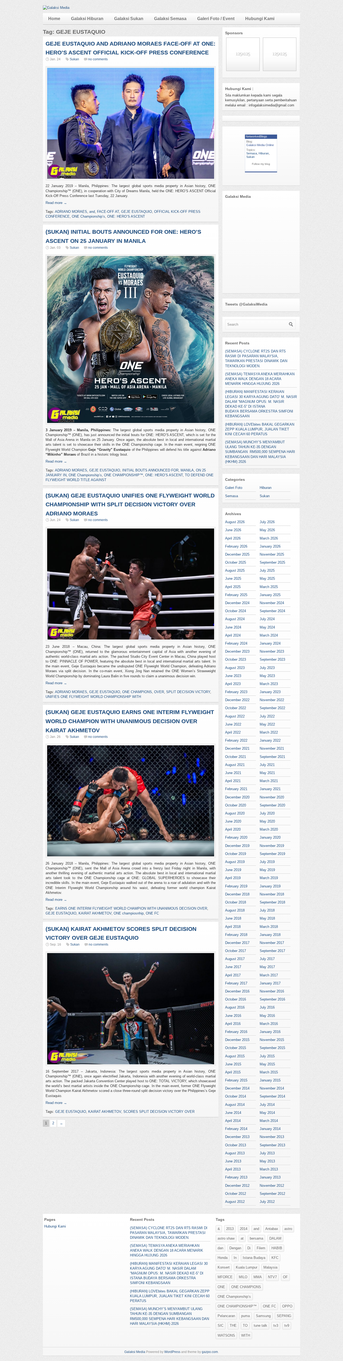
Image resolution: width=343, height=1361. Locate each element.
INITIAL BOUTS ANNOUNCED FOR (150, 470)
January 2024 (270, 643)
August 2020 (235, 813)
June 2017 (233, 967)
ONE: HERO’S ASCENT (126, 216)
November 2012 (272, 1186)
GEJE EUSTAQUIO (136, 212)
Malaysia (270, 1267)
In (235, 1258)
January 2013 (270, 1177)
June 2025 (233, 579)
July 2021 (267, 765)
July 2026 (267, 522)
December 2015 (237, 1040)
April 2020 (233, 829)
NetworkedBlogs (256, 136)
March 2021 (269, 781)
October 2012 (235, 1194)
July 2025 (267, 570)
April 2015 (233, 1072)
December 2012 (237, 1186)
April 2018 (233, 927)
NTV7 (272, 1277)
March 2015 (269, 1072)
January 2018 (270, 935)
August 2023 (235, 668)
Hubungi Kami (259, 18)
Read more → (56, 203)
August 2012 (235, 1202)
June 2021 (233, 773)
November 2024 (272, 603)
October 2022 (235, 708)
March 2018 (269, 927)
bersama (256, 1238)
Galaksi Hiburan (87, 18)
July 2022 (267, 716)
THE (233, 1325)
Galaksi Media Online (260, 145)
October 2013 (235, 1145)
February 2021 (236, 789)
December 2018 (237, 894)
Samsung (263, 1316)
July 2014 (267, 1105)
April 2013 (233, 1169)
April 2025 (233, 587)
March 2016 (269, 1024)
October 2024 (235, 611)
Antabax (271, 1229)
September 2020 (272, 805)
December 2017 (237, 943)
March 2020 (269, 829)
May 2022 (267, 724)
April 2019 (233, 878)
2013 (230, 1229)
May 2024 (267, 627)
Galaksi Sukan (128, 18)
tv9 (286, 1325)
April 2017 (233, 975)
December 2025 (237, 554)
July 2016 (267, 1007)
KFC (274, 1258)
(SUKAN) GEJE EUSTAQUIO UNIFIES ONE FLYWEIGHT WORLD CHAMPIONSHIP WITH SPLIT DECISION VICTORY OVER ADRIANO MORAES (130, 504)
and (92, 212)
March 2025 (269, 587)
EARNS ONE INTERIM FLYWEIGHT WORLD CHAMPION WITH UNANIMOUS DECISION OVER (131, 908)
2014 (243, 1229)
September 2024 (272, 611)
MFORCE (225, 1277)
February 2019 (236, 886)
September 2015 (272, 1048)
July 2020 (267, 813)
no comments (98, 59)
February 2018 (236, 935)
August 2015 (235, 1056)
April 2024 (233, 635)
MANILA (187, 470)
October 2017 (235, 951)
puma (245, 1316)
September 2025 (272, 562)
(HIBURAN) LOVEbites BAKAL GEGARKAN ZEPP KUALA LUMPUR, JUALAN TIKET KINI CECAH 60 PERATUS (259, 429)
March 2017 (269, 975)
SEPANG (284, 1316)
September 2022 (272, 708)
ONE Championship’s (88, 216)
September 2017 (272, 951)
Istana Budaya (254, 1258)
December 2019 (237, 846)
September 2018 (272, 902)
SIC (220, 1325)
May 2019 (267, 870)
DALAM (275, 1238)
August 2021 (235, 765)
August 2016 (235, 1007)
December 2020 (237, 797)
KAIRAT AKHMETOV (95, 913)
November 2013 (272, 1137)
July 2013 (267, 1153)
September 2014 (272, 1096)
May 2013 (267, 1161)
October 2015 (235, 1048)
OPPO (287, 1306)
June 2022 (233, 724)
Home (54, 18)
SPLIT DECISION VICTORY (188, 692)
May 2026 (267, 530)
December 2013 (237, 1137)
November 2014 (272, 1088)
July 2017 (267, 959)
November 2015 (272, 1040)
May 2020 (267, 821)
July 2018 (267, 910)
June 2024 (233, 627)
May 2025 (267, 579)
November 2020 (272, 797)
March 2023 (269, 684)
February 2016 (236, 1032)
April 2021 (233, 781)
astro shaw (226, 1238)
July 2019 (267, 862)
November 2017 (272, 943)
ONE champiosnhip (129, 913)
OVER (159, 692)
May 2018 (267, 918)
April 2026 (233, 538)
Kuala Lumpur (246, 1267)
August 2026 (235, 522)
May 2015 (267, 1064)
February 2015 (236, 1080)
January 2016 (270, 1032)
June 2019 (233, 870)
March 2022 (269, 732)
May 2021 (267, 773)
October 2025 (235, 562)
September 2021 (272, 757)
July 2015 (267, 1056)
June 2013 (233, 1161)
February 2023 (236, 692)
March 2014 (269, 1121)
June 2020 (233, 821)
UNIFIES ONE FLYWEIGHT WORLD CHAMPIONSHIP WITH (93, 697)
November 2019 (272, 846)
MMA (257, 1277)
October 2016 (235, 999)
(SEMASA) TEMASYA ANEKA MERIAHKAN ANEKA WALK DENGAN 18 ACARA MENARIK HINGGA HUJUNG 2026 (259, 379)
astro (288, 1229)
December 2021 (237, 748)
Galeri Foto (233, 488)
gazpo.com (210, 1352)
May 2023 (267, 676)
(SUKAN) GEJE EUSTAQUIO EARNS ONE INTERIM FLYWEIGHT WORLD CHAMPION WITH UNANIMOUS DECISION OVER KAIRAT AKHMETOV (130, 721)
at (242, 1238)
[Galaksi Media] (56, 8)
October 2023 (235, 659)
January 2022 (270, 740)
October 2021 (235, 757)
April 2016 (233, 1024)
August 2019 (235, 862)
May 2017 (267, 967)
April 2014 (233, 1121)
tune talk (260, 1325)
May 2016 (267, 1016)
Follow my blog (261, 163)
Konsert (224, 1267)
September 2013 (272, 1145)
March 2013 (269, 1169)
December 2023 (237, 651)
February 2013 (236, 1177)
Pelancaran (226, 1316)
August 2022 (235, 716)
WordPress (172, 1352)
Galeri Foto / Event (215, 18)
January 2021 (270, 789)
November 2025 (272, 554)
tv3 (275, 1325)
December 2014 (237, 1088)
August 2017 (235, 959)
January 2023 (270, 692)
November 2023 (272, 651)
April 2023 (233, 684)
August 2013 (235, 1153)
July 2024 (267, 619)
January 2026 (270, 546)
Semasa (251, 153)
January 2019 (270, 886)
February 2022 (236, 740)
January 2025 (270, 595)
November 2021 (272, 748)
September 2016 (272, 999)
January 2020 (270, 837)
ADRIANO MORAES (71, 212)
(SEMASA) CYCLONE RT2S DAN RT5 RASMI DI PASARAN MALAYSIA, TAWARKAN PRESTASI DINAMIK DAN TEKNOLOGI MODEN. (168, 1233)
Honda (223, 1258)
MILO (243, 1277)
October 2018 (235, 902)
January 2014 (270, 1129)
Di (249, 1248)
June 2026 (233, 530)
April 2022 (233, 732)
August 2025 (235, 570)
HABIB (276, 1248)
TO (245, 1325)
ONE (221, 1287)
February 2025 (236, 595)
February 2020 (236, 837)
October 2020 (235, 805)
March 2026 (269, 538)
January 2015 (270, 1080)
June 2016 (233, 1016)
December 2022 (237, 700)
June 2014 (233, 1113)
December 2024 (237, 603)
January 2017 (270, 983)
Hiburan (264, 153)
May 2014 (267, 1113)
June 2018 (233, 918)
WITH (245, 1335)
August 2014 (235, 1105)
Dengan (235, 1248)
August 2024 (235, 619)
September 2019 (272, 854)
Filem (261, 1248)
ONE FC (152, 913)
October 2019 (235, 854)
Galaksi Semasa (170, 18)
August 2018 (235, 910)
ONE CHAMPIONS (137, 692)
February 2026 (236, 546)
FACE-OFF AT (108, 212)
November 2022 (272, 700)
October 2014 (235, 1096)
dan (220, 1248)
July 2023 (267, 668)
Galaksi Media (134, 1352)
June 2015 (233, 1064)
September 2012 (272, 1194)
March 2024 (269, 635)
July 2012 (267, 1202)
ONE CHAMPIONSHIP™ (123, 475)
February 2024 (236, 643)
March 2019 (269, 878)
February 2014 (236, 1129)
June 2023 (233, 676)
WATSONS (226, 1335)
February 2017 (236, 983)
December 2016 (237, 991)
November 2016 (272, 991)
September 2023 (272, 659)
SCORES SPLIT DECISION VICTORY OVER (159, 1112)
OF (285, 1277)
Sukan (74, 59)
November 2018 (272, 894)
